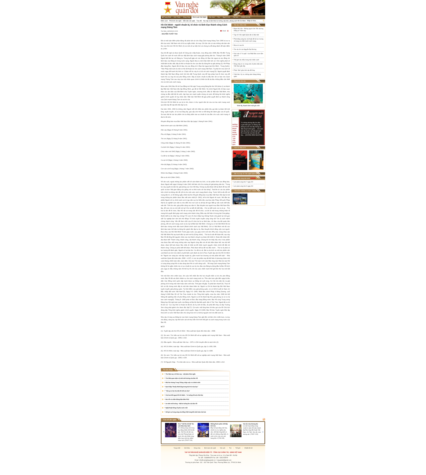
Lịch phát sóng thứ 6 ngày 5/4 (243, 186)
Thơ (218, 17)
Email (224, 31)
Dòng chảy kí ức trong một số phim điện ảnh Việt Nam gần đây (248, 65)
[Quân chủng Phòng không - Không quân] (240, 199)
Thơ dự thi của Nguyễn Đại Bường (245, 49)
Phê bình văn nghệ (175, 21)
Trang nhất (177, 448)
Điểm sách (164, 21)
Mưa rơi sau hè (239, 45)
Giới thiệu (177, 17)
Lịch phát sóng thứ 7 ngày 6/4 (243, 182)
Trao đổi (199, 21)
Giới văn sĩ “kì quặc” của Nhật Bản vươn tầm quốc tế (248, 55)
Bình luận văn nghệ (199, 17)
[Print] (228, 31)
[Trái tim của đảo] (256, 160)
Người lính (226, 17)
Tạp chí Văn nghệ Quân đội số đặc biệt (246, 35)
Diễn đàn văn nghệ (189, 21)
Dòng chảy (186, 17)
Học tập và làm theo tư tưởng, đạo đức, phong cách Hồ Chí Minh (224, 21)
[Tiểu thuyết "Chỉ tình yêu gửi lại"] (240, 160)
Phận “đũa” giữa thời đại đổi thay (244, 70)
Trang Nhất (167, 17)
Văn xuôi (212, 17)
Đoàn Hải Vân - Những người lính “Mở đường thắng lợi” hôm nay (248, 30)
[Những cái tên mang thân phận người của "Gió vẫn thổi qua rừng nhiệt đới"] (236, 114)
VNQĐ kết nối (245, 17)
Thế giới (235, 17)
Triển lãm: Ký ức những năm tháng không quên (247, 75)
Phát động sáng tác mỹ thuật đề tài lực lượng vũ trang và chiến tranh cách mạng (248, 40)
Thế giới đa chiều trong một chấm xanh (246, 60)
